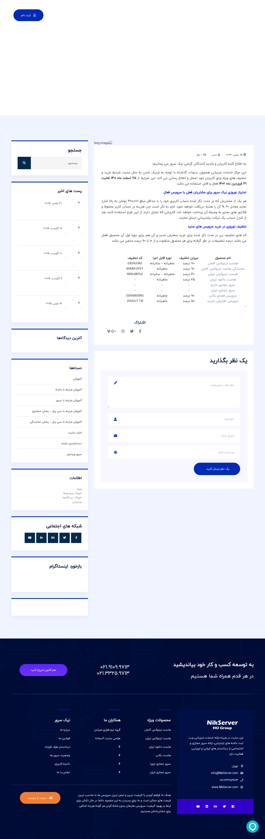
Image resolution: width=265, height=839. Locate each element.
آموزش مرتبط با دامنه (68, 389)
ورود (79, 488)
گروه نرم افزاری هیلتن (107, 729)
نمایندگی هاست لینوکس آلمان (223, 269)
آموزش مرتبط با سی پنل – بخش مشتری (57, 411)
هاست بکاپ (163, 755)
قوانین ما (64, 738)
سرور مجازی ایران (160, 772)
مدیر (214, 155)
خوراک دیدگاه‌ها (72, 497)
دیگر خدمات (114, 14)
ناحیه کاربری (62, 763)
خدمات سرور (137, 14)
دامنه (175, 14)
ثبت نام (26, 15)
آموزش (77, 378)
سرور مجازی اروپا (160, 763)
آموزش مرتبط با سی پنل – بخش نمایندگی (56, 421)
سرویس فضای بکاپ (223, 295)
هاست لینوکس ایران (158, 738)
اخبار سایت (75, 432)
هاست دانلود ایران (160, 746)
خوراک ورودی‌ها (72, 493)
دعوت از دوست (37, 797)
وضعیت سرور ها (60, 755)
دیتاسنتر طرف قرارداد (57, 746)
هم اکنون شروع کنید (43, 669)
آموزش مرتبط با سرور (69, 400)
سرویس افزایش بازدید (222, 301)
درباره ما (65, 729)
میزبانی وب (159, 14)
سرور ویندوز (74, 454)
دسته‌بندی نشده (71, 443)
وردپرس (77, 501)
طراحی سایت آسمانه (107, 738)
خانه (185, 14)
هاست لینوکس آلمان (158, 729)
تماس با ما (93, 14)
